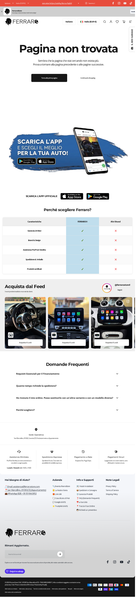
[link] (25, 490)
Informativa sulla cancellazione (13, 592)
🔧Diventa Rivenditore (61, 486)
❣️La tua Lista (81, 502)
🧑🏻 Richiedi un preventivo (86, 510)
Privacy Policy (111, 486)
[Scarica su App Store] (71, 196)
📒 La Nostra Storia (59, 490)
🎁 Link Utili (57, 494)
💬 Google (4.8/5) (59, 502)
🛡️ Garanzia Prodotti (84, 494)
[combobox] (9, 3)
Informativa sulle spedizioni (59, 589)
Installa (133, 11)
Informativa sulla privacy (25, 589)
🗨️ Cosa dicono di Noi (61, 498)
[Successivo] (124, 323)
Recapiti (70, 589)
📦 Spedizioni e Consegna (86, 490)
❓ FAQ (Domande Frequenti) (87, 498)
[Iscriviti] (60, 554)
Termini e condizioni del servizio (41, 589)
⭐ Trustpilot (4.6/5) (60, 506)
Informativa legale (78, 589)
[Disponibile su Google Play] (97, 196)
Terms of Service (112, 490)
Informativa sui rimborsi (11, 589)
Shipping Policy (112, 494)
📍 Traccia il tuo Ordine (85, 506)
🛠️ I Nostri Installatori (84, 486)
